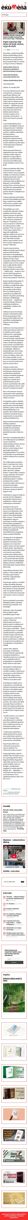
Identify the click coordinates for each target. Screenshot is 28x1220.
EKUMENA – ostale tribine (11, 871)
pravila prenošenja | (10, 1216)
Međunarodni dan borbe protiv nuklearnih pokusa (15, 934)
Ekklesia (11, 792)
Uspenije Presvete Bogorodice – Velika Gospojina (13, 922)
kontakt (12, 1214)
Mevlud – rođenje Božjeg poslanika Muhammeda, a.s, (15, 898)
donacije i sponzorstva (17, 1216)
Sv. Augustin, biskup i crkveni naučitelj (14, 915)
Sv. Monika (10, 904)
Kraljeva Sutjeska (12, 909)
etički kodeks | (21, 1214)
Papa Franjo (15, 794)
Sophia (6, 974)
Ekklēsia (14, 789)
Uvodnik (6, 806)
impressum (5, 1214)
